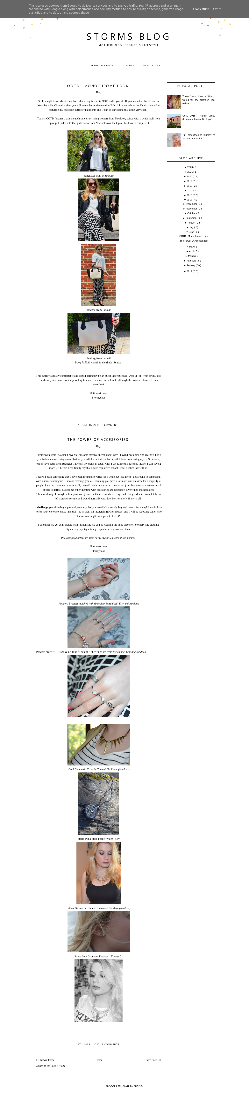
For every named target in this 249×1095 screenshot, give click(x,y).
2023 (190, 167)
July (191, 227)
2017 (190, 190)
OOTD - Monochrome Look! (98, 85)
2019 (190, 181)
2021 (190, 172)
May (191, 246)
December (192, 204)
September (192, 218)
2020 (190, 176)
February (192, 260)
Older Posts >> (153, 1060)
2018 (190, 186)
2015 (190, 200)
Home (130, 65)
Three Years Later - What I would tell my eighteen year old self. (198, 100)
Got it (217, 9)
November (192, 208)
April (192, 251)
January (191, 265)
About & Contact (103, 65)
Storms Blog (129, 36)
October (191, 213)
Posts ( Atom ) (59, 1065)
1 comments (110, 1044)
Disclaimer (152, 65)
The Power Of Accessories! (98, 439)
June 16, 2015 (91, 425)
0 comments (110, 425)
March (191, 256)
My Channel (56, 105)
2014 (190, 271)
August (192, 222)
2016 (190, 195)
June (192, 232)
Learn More (201, 9)
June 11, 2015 (91, 1044)
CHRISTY (138, 1086)
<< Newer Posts (44, 1060)
